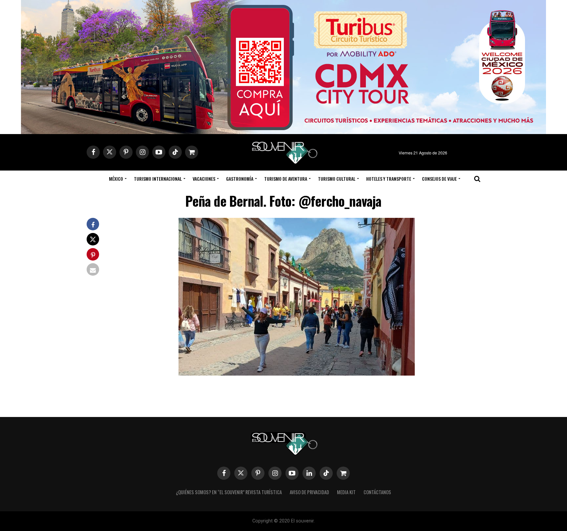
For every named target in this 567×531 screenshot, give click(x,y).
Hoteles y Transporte (388, 178)
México (116, 178)
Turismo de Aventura (285, 178)
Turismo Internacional (158, 178)
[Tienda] (343, 473)
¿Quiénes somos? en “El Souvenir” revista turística (229, 492)
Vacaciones (204, 178)
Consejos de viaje (439, 178)
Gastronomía (239, 178)
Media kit (346, 492)
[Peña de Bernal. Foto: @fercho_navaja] (296, 373)
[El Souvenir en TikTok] (326, 473)
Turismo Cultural (336, 178)
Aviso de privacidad (309, 492)
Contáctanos (377, 492)
